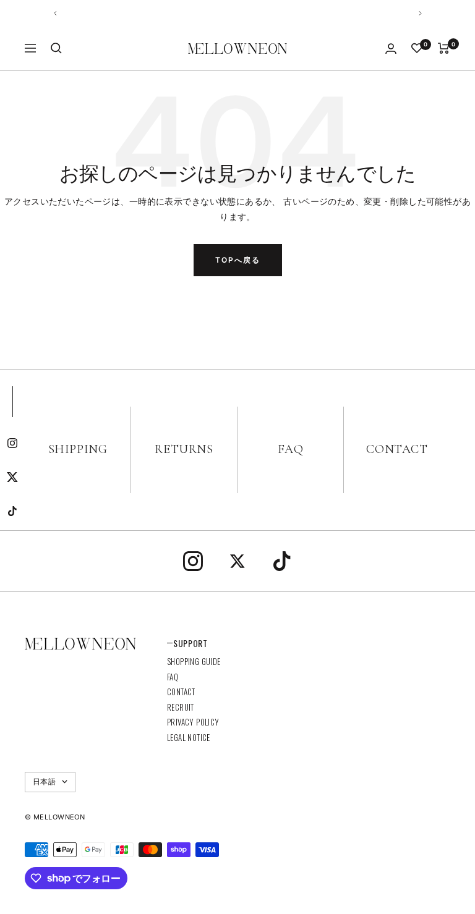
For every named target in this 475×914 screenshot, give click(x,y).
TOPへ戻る (237, 259)
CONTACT (396, 449)
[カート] (443, 48)
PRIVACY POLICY (193, 722)
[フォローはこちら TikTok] (12, 511)
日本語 (44, 781)
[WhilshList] (416, 48)
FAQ (291, 449)
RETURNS (184, 449)
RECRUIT (180, 707)
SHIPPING (78, 449)
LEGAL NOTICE (188, 737)
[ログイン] (390, 48)
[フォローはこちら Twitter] (12, 477)
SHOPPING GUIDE (193, 661)
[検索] (56, 48)
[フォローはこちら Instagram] (12, 443)
